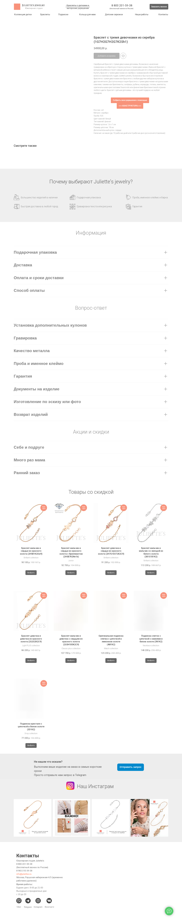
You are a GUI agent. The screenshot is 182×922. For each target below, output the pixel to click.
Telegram (28, 907)
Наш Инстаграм (95, 786)
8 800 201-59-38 (122, 5)
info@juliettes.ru (23, 874)
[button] (159, 6)
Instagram (38, 907)
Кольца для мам (87, 14)
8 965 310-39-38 (24, 870)
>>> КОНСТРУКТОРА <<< (130, 106)
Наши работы (141, 14)
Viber (19, 907)
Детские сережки (114, 14)
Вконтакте (49, 907)
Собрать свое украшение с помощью (130, 100)
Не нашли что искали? (48, 761)
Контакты (163, 14)
